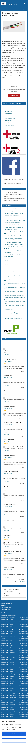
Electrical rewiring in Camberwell (7, 676)
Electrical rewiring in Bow (6, 679)
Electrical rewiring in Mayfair (6, 628)
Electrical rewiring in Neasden (7, 624)
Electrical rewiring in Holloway (7, 645)
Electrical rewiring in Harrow (6, 648)
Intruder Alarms (8, 120)
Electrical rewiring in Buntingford (7, 716)
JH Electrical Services (12, 3)
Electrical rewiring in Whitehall (7, 712)
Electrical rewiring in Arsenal (6, 685)
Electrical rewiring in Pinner (6, 690)
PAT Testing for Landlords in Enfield (13, 242)
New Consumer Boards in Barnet (12, 215)
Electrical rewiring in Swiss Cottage (8, 704)
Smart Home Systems (9, 125)
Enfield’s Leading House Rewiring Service (14, 227)
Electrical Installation (9, 109)
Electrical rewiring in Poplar (6, 692)
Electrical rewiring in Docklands (7, 664)
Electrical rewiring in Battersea (7, 683)
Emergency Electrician (10, 118)
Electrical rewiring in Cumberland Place (9, 666)
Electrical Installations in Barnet (12, 218)
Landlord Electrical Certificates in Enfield (14, 244)
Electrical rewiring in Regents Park (8, 693)
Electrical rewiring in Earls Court (7, 662)
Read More (6, 354)
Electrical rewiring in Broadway (7, 678)
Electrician (7, 115)
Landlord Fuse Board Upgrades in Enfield (14, 235)
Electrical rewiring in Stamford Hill (8, 700)
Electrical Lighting (8, 111)
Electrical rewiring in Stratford (7, 702)
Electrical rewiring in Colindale (7, 669)
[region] (14, 731)
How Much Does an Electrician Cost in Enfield (15, 220)
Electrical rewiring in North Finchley (8, 622)
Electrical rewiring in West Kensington (8, 711)
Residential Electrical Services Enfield (13, 224)
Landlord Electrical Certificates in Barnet (14, 213)
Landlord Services (9, 122)
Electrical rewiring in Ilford (6, 643)
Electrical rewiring (8, 113)
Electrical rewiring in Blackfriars (7, 681)
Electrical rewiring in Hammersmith (8, 652)
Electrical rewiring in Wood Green (8, 714)
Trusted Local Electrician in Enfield (12, 222)
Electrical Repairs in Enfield (11, 229)
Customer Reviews (8, 344)
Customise (14, 737)
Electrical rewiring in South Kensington (9, 695)
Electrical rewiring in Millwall (6, 626)
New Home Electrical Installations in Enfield (14, 316)
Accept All (14, 733)
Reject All (14, 740)
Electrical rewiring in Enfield (6, 659)
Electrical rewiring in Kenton (6, 640)
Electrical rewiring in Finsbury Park (8, 657)
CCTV (6, 106)
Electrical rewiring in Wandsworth (7, 709)
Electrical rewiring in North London (8, 621)
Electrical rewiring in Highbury (7, 647)
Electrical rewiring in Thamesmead (8, 705)
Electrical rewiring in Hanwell (7, 650)
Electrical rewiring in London (7, 631)
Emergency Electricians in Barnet (12, 208)
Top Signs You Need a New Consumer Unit (14, 295)
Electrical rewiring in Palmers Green (8, 617)
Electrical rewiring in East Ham (7, 660)
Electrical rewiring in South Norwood (8, 697)
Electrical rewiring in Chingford (7, 673)
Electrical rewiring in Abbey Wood (8, 688)
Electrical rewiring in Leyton (6, 633)
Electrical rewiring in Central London (8, 674)
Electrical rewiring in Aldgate (6, 686)
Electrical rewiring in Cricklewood (7, 667)
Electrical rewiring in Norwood (7, 619)
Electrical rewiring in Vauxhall (7, 707)
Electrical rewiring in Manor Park (7, 629)
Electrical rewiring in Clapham (7, 671)
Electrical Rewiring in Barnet (11, 211)
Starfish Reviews (23, 581)
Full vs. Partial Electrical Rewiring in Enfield (14, 305)
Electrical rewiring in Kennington (7, 641)
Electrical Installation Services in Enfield (13, 318)
